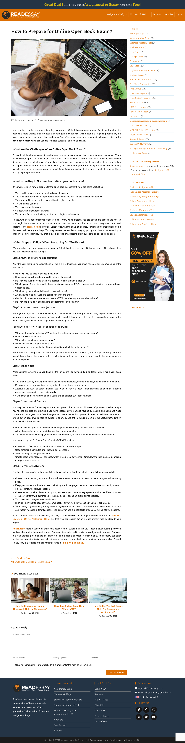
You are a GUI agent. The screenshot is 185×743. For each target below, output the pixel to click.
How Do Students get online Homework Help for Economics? (30, 607)
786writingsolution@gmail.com (154, 692)
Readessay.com (137, 166)
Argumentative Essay (140, 38)
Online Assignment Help (142, 201)
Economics (135, 61)
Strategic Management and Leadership (149, 148)
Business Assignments (141, 42)
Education (42, 120)
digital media (33, 226)
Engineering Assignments (142, 70)
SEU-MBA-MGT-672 (139, 143)
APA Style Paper (137, 33)
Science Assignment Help (142, 205)
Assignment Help (115, 14)
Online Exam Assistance (142, 219)
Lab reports (135, 116)
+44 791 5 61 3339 (148, 696)
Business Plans (137, 47)
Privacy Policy (102, 715)
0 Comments (59, 120)
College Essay (136, 56)
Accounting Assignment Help (144, 196)
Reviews (157, 14)
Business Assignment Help (143, 187)
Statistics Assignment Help (68, 699)
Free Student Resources (141, 97)
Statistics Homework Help (142, 210)
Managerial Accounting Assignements (148, 120)
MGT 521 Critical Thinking (142, 130)
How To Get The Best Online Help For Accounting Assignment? (108, 608)
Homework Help (138, 14)
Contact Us (100, 710)
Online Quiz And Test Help (143, 224)
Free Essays (135, 88)
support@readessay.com (150, 688)
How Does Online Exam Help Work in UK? (69, 607)
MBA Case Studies (138, 125)
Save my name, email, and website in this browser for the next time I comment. (53, 664)
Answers (58, 719)
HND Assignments (138, 107)
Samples (168, 14)
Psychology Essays (139, 134)
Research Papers (138, 139)
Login (179, 14)
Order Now (100, 688)
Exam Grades (101, 699)
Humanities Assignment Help (144, 191)
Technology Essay (138, 153)
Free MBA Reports (138, 93)
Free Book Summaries (140, 84)
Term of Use (101, 721)
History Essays (137, 102)
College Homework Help (141, 214)
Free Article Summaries (141, 79)
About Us (99, 705)
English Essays (137, 75)
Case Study (135, 52)
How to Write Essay (139, 111)
